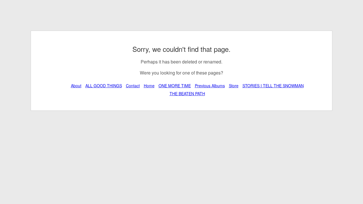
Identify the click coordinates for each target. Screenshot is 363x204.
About (76, 85)
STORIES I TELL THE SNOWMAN (273, 85)
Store (234, 85)
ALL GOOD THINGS (103, 85)
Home (149, 85)
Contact (133, 85)
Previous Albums (210, 85)
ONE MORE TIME (175, 85)
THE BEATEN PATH (187, 93)
